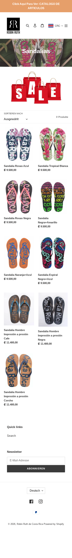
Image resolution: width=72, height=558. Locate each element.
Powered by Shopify (54, 524)
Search (11, 435)
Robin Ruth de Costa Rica (30, 524)
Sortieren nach (13, 113)
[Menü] (66, 25)
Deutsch (35, 490)
